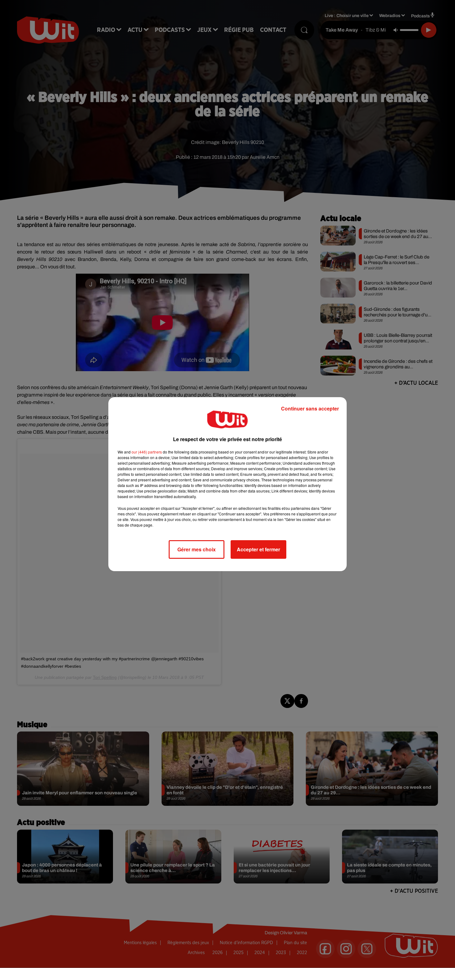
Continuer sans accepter (310, 408)
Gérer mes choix (196, 549)
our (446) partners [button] (147, 451)
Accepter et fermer (258, 549)
